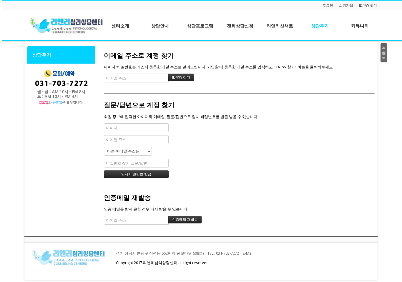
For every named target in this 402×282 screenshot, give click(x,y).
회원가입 (346, 6)
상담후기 (41, 55)
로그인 (328, 6)
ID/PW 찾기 (368, 6)
